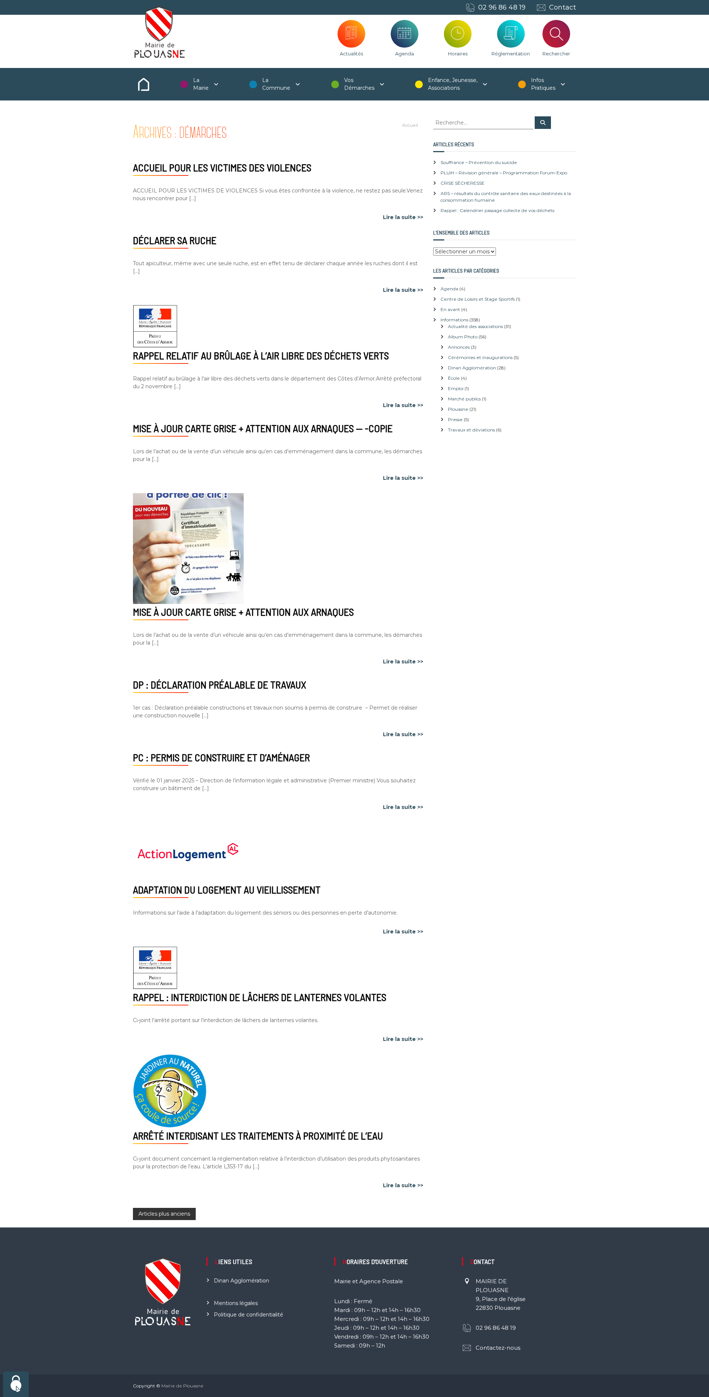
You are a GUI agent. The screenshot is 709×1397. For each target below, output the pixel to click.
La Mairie (201, 84)
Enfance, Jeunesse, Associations (452, 84)
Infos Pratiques (543, 84)
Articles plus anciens (164, 1213)
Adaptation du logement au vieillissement (227, 889)
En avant (450, 309)
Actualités (351, 54)
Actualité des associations (475, 326)
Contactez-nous (498, 1347)
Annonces (459, 347)
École (454, 378)
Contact (562, 7)
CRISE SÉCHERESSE (462, 183)
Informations (454, 319)
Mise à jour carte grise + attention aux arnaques (243, 611)
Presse (455, 419)
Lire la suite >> (403, 217)
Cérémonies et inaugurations (480, 357)
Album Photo (462, 336)
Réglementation (510, 54)
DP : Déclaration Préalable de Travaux (219, 684)
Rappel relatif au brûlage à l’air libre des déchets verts (261, 355)
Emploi (455, 388)
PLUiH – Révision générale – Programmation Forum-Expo (504, 172)
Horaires (457, 54)
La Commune (276, 84)
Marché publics (464, 399)
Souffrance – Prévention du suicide (479, 162)
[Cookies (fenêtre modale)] (16, 1384)
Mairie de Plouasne (182, 1386)
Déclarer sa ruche (174, 240)
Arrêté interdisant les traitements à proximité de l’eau (258, 1135)
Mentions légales (236, 1303)
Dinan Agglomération (472, 367)
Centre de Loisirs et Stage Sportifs (478, 299)
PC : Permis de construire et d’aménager (221, 757)
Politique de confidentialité (248, 1314)
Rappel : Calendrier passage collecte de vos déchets (497, 210)
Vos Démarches (359, 84)
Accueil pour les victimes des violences (222, 167)
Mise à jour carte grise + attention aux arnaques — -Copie (263, 428)
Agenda (404, 54)
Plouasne (458, 409)
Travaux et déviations (471, 430)
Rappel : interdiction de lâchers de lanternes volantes (259, 997)
